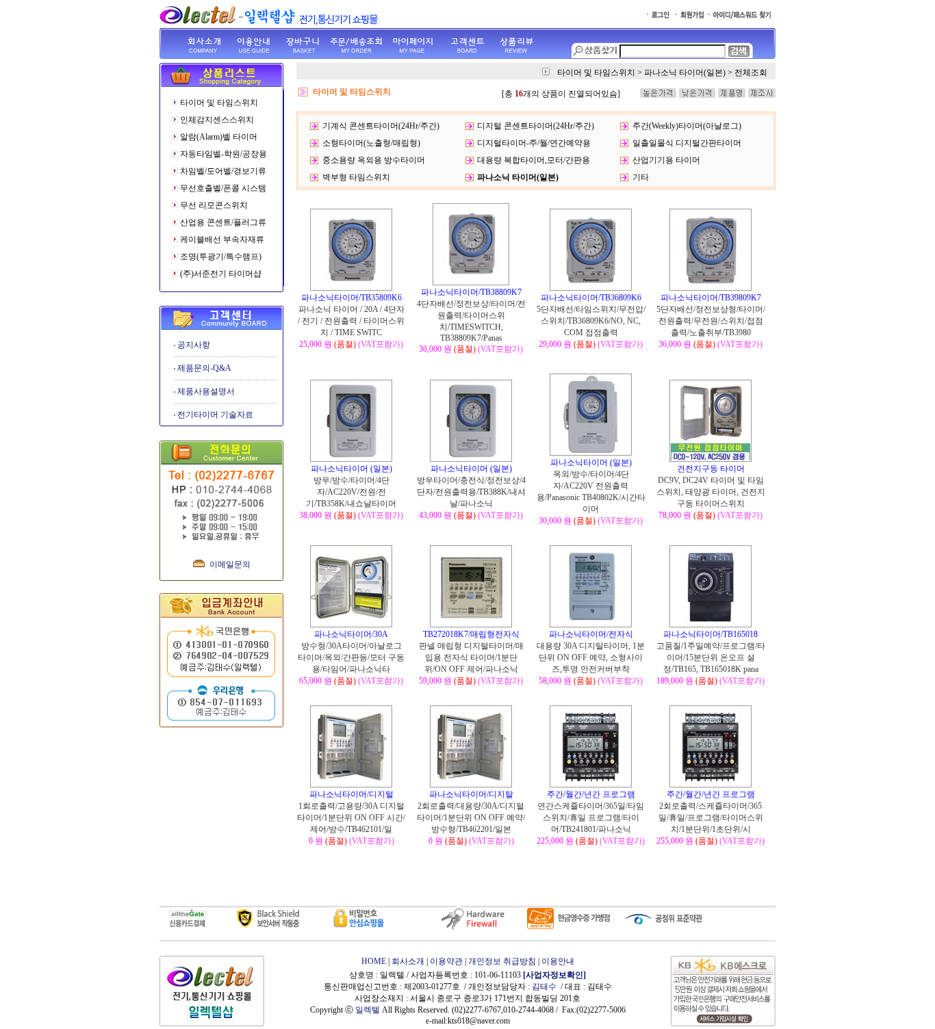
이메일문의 (230, 564)
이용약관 (446, 961)
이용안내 (557, 961)
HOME (373, 961)
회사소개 (408, 961)
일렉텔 (367, 1010)
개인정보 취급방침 (502, 961)
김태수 (544, 986)
